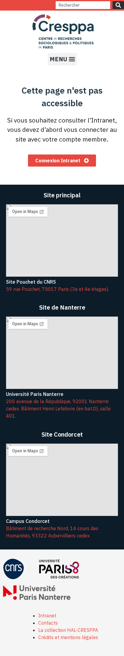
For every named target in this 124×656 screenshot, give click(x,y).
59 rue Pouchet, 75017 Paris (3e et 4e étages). (57, 289)
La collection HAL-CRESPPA (68, 630)
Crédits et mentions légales (68, 637)
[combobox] (83, 5)
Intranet (47, 616)
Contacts (48, 623)
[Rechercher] (118, 5)
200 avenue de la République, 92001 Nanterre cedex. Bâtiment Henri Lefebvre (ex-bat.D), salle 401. (58, 408)
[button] (62, 59)
